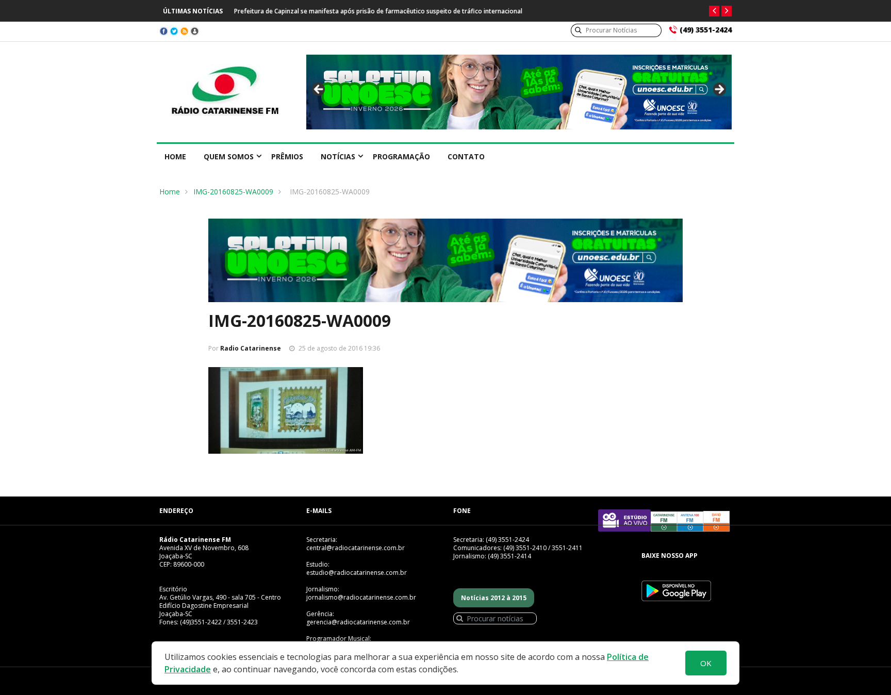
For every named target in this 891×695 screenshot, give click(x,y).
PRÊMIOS (287, 156)
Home (175, 156)
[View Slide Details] (519, 92)
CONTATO (466, 156)
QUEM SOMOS (229, 156)
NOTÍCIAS (338, 156)
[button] (714, 11)
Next (719, 89)
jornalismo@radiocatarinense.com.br (361, 597)
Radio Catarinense (250, 348)
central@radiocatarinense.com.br (355, 547)
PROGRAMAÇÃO (401, 156)
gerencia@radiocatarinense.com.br (358, 622)
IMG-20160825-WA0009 (233, 191)
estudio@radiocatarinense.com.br (356, 572)
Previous (319, 89)
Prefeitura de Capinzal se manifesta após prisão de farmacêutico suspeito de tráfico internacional (378, 11)
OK (706, 663)
